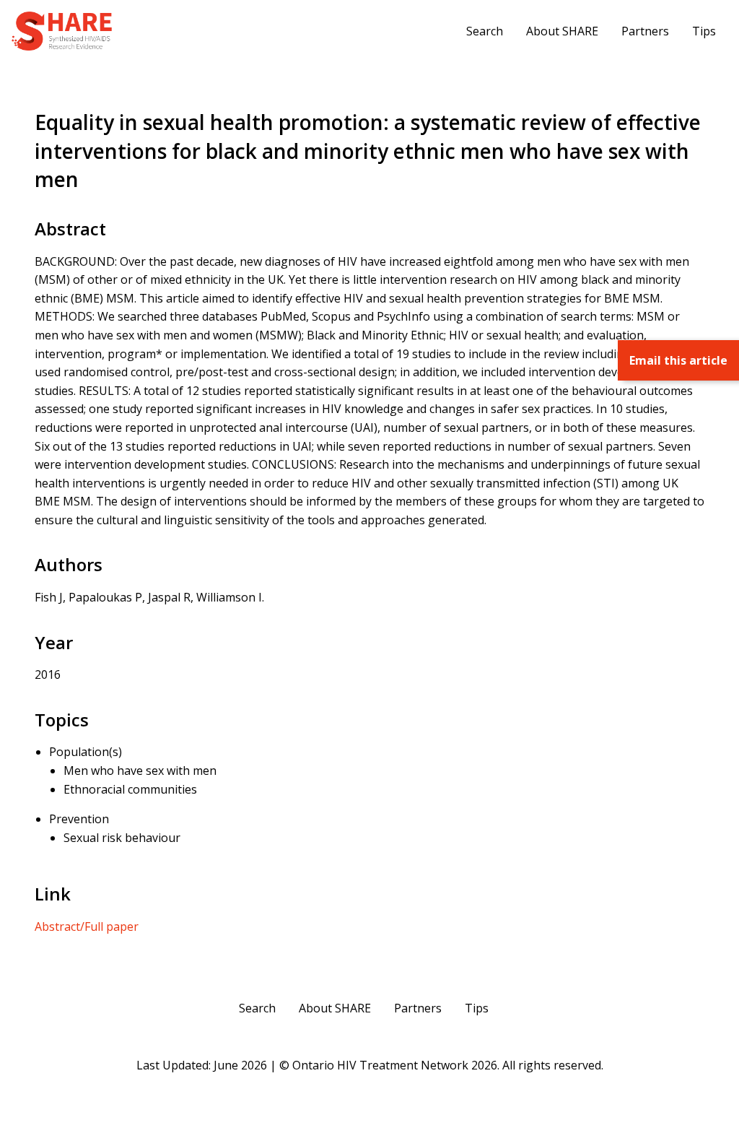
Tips (704, 31)
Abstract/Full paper (87, 926)
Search (484, 31)
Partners (645, 31)
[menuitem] (485, 31)
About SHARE (562, 31)
